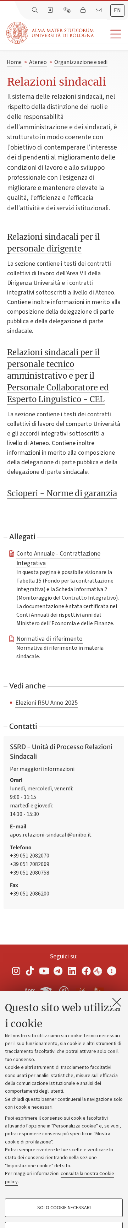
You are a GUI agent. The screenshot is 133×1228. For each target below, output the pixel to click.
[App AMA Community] (98, 990)
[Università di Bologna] (50, 33)
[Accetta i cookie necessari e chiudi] (116, 1002)
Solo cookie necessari (64, 1207)
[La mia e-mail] (99, 10)
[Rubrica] (51, 10)
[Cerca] (35, 10)
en (117, 10)
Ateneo (38, 62)
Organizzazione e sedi (80, 62)
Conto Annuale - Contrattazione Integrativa (58, 558)
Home (14, 62)
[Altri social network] (112, 971)
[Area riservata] (83, 10)
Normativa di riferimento (49, 638)
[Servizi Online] (67, 10)
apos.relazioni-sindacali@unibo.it (51, 835)
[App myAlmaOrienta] (64, 990)
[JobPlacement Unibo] (81, 989)
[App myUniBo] (47, 990)
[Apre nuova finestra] (16, 971)
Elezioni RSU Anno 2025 (46, 702)
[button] (110, 34)
